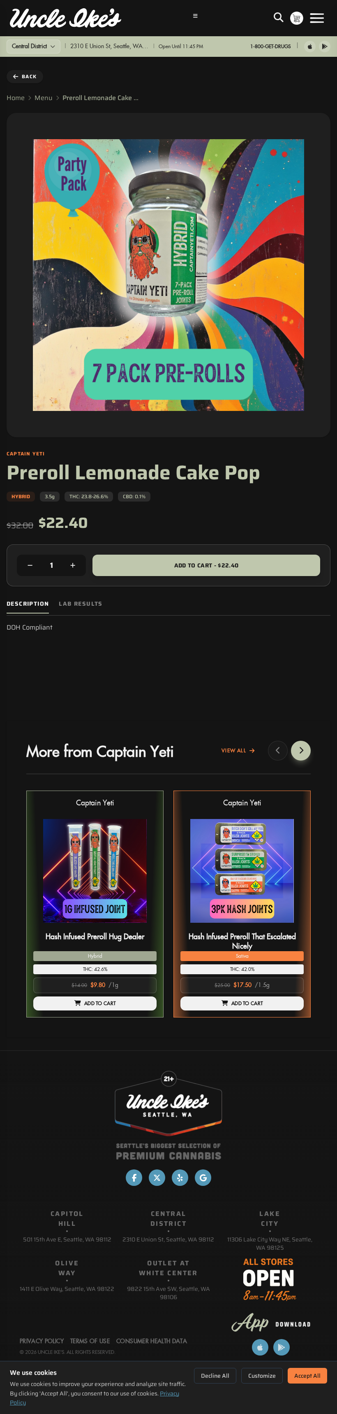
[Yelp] (180, 1177)
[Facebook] (134, 1177)
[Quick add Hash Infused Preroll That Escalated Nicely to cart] (290, 926)
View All (234, 751)
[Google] (203, 1177)
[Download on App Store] (310, 46)
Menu (44, 98)
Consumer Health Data (151, 1341)
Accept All (307, 1375)
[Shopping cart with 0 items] (296, 18)
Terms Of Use (90, 1341)
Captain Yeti (95, 803)
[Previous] (278, 751)
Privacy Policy (42, 1341)
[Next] (301, 751)
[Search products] (278, 18)
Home (16, 98)
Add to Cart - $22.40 (206, 565)
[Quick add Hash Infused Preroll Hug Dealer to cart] (143, 926)
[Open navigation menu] (195, 18)
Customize (262, 1375)
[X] (157, 1177)
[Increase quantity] (72, 565)
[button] (95, 904)
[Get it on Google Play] (324, 46)
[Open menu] (317, 18)
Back (29, 76)
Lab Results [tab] (80, 604)
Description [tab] (28, 604)
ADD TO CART (99, 1003)
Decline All (215, 1375)
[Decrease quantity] (30, 565)
